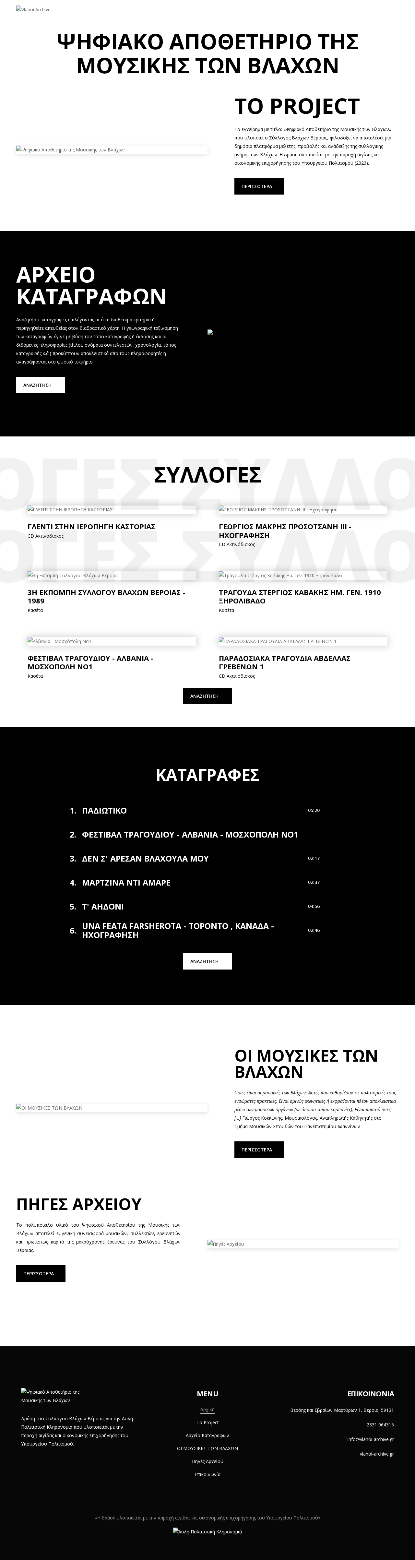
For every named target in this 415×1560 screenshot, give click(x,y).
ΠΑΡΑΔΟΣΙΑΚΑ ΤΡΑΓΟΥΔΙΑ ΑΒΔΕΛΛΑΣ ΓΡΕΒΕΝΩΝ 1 (284, 662)
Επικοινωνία (364, 15)
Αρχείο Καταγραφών (186, 15)
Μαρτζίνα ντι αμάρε (126, 882)
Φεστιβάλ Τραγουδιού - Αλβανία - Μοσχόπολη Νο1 (90, 662)
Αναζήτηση (37, 385)
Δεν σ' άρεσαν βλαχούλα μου (145, 858)
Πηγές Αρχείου (318, 15)
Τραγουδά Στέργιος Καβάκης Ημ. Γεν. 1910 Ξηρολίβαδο (300, 596)
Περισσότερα (257, 186)
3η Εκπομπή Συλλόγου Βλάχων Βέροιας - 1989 (106, 596)
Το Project (135, 15)
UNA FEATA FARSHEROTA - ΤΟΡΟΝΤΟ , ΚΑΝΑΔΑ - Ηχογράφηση (178, 930)
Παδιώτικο (104, 810)
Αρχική (100, 15)
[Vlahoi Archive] (33, 9)
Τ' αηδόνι (103, 906)
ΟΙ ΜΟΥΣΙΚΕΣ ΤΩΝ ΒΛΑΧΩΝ (256, 15)
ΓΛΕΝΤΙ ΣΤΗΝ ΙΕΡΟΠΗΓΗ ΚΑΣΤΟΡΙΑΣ (91, 526)
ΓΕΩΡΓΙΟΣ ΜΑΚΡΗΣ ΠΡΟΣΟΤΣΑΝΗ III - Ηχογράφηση (285, 530)
